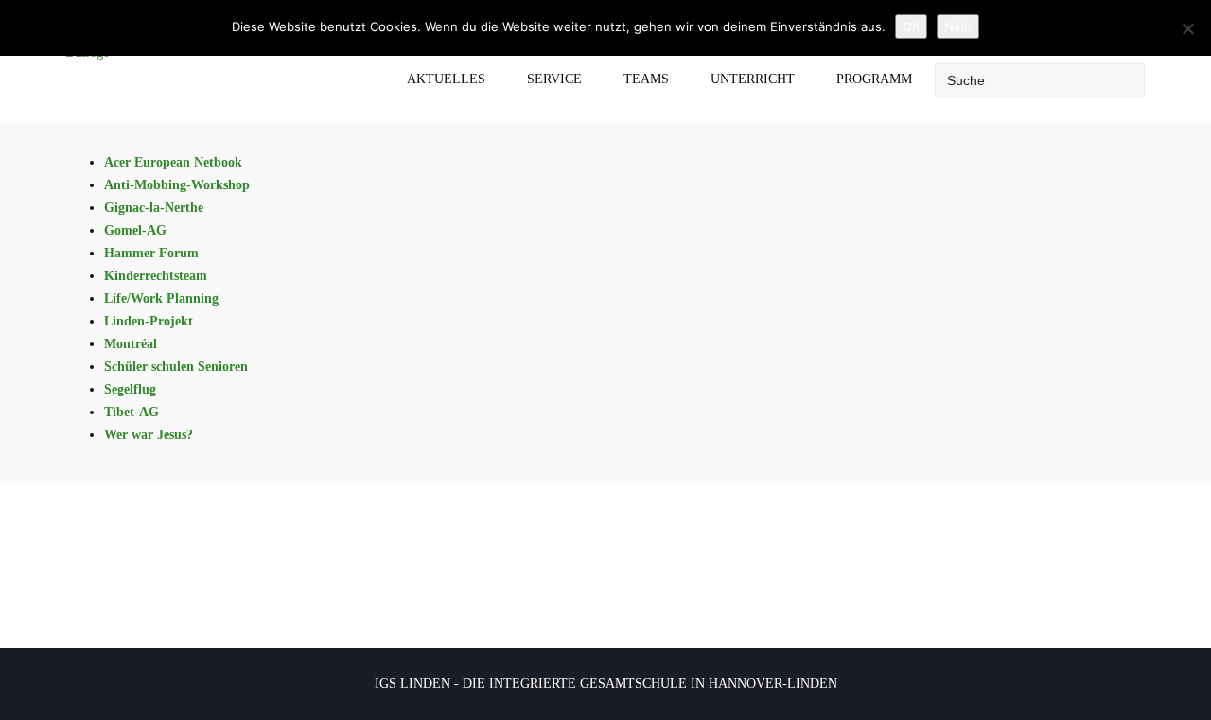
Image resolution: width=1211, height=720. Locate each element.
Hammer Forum (151, 253)
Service (554, 79)
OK (911, 26)
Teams (646, 79)
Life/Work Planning (161, 298)
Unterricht (753, 79)
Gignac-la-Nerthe (153, 208)
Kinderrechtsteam (155, 276)
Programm (874, 79)
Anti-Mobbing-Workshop (177, 185)
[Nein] (1187, 28)
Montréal (130, 344)
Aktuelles (446, 79)
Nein (958, 26)
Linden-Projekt (148, 321)
